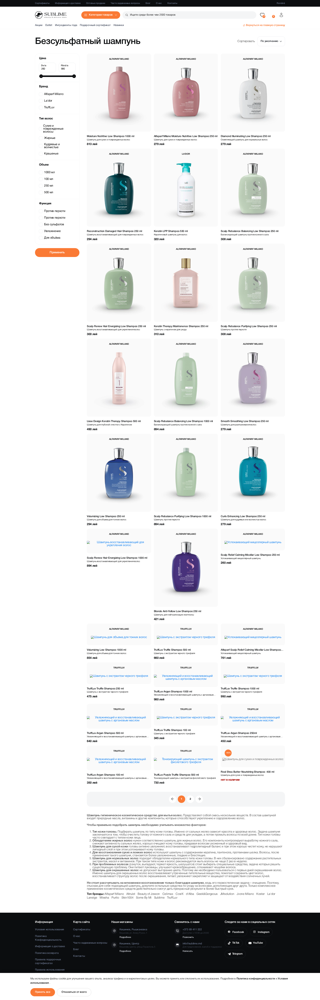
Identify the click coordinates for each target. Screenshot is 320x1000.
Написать (188, 951)
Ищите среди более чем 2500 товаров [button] (152, 15)
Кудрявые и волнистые (52, 146)
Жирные (49, 138)
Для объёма (52, 238)
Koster (260, 894)
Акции (38, 25)
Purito (115, 898)
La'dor (48, 101)
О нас (159, 3)
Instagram (263, 932)
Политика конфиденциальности (256, 979)
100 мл (48, 179)
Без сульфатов (54, 224)
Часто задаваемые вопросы (125, 3)
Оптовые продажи (95, 3)
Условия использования (49, 929)
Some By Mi (143, 898)
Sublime (159, 898)
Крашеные (51, 153)
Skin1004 (127, 898)
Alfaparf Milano (53, 94)
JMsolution (227, 894)
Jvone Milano (245, 894)
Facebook (238, 932)
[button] (262, 15)
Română (281, 3)
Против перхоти (54, 211)
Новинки (119, 25)
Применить (57, 252)
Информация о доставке (68, 3)
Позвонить (188, 937)
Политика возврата (47, 953)
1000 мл (49, 172)
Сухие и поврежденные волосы (53, 129)
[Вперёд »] (199, 799)
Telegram (237, 954)
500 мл (48, 192)
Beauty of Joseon (149, 894)
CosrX (179, 894)
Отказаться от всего (74, 992)
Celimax (167, 894)
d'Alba (190, 894)
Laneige (92, 898)
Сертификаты (42, 3)
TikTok (235, 943)
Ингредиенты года (66, 25)
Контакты (172, 3)
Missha (104, 898)
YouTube (258, 943)
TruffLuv (49, 107)
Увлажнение (52, 231)
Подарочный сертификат (95, 25)
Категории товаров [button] (100, 15)
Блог (148, 3)
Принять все (42, 992)
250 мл (48, 185)
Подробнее (125, 937)
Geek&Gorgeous (207, 894)
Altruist (130, 894)
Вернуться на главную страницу (265, 25)
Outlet (48, 25)
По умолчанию (269, 41)
